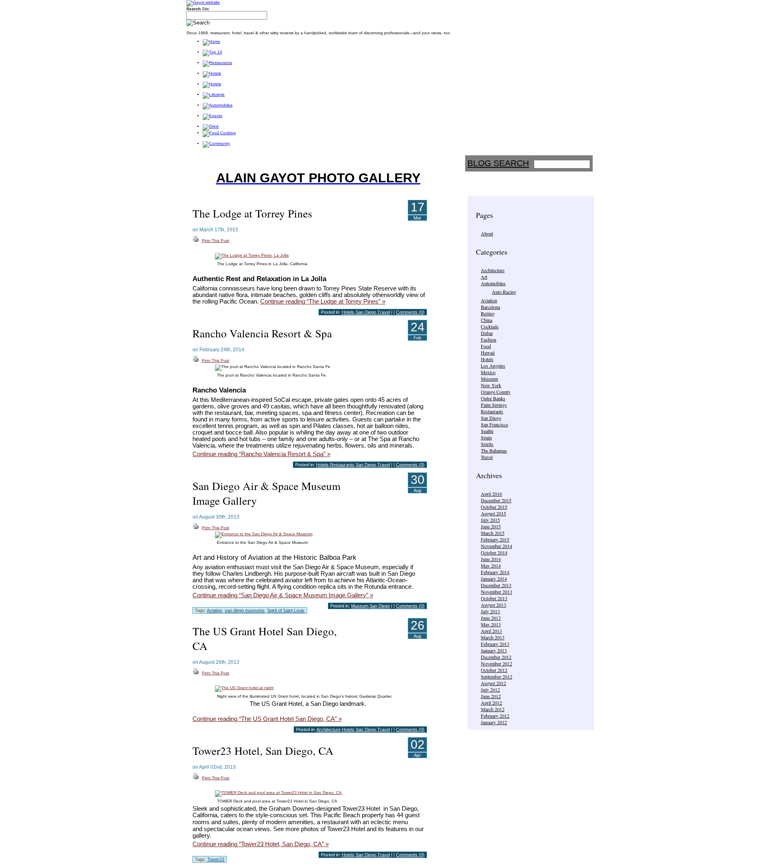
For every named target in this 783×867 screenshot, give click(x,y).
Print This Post (215, 240)
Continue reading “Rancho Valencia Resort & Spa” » (261, 454)
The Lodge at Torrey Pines (252, 213)
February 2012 (495, 715)
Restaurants (492, 411)
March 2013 (492, 637)
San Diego (491, 418)
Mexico (488, 372)
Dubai (487, 333)
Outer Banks (493, 398)
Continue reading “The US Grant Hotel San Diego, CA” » (267, 719)
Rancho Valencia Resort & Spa (262, 333)
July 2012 (490, 689)
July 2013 (490, 611)
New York (491, 385)
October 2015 (494, 506)
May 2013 (491, 624)
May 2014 (491, 565)
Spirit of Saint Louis (286, 610)
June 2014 (491, 559)
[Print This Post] (195, 240)
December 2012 (496, 657)
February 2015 (495, 539)
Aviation (489, 300)
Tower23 (215, 859)
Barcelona (490, 307)
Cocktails (490, 326)
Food (486, 346)
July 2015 (490, 520)
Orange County (496, 391)
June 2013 (491, 617)
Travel (487, 457)
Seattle (487, 431)
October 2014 (494, 552)
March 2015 (492, 533)
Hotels (487, 359)
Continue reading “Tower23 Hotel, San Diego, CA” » (260, 844)
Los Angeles (493, 365)
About (487, 233)
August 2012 (493, 683)
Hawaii (488, 352)
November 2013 (496, 591)
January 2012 (494, 722)
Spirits (487, 444)
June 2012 (491, 696)
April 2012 (491, 702)
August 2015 (493, 513)
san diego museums (245, 610)
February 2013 (495, 644)
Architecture (492, 270)
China (486, 320)
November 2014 (496, 546)
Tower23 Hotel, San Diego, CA (263, 750)
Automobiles (493, 283)
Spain (486, 437)
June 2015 (491, 526)
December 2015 (496, 500)
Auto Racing (504, 291)
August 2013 (493, 604)
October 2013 (494, 598)
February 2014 (495, 572)
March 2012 (492, 709)
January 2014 (494, 578)
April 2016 (491, 493)
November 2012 (496, 663)
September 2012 (496, 676)
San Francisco (494, 424)
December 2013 (496, 585)
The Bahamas (494, 450)
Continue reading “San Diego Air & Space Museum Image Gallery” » (282, 595)
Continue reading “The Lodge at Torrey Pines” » (322, 301)
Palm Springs (494, 404)
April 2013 (491, 631)
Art (484, 276)
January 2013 (494, 650)
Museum (489, 378)
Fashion (488, 339)
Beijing (488, 313)
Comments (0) (410, 312)
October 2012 (494, 670)
